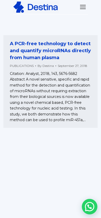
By (46, 66)
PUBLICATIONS (22, 66)
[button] (89, 206)
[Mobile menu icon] (83, 7)
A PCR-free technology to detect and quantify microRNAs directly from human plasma (50, 50)
